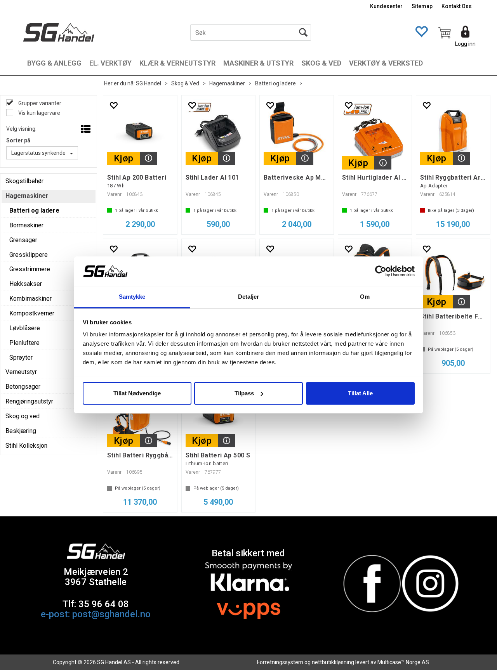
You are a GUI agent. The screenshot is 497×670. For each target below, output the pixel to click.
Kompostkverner (31, 313)
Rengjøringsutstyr (29, 401)
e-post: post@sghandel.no (96, 614)
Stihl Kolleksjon (26, 445)
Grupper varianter (39, 103)
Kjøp (124, 158)
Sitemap (422, 6)
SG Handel (148, 83)
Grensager (23, 240)
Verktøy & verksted (386, 63)
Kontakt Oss (456, 6)
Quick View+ (148, 158)
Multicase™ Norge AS (403, 662)
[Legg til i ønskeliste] (113, 105)
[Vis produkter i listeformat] (85, 130)
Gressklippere (28, 254)
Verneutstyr (21, 372)
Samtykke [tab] (132, 296)
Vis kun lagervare (38, 113)
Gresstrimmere (29, 269)
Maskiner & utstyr (258, 63)
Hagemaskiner (227, 83)
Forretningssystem (280, 662)
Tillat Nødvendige (137, 393)
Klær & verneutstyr (177, 63)
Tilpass (244, 393)
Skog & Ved (321, 63)
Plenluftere (24, 342)
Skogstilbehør (24, 181)
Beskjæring (20, 431)
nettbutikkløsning (333, 662)
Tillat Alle (360, 393)
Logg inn (465, 44)
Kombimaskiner (30, 298)
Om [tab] (365, 296)
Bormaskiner (26, 225)
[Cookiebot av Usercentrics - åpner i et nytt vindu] (381, 271)
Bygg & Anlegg (54, 63)
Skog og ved (22, 416)
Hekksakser (25, 283)
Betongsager (22, 386)
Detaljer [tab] (248, 296)
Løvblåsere (24, 328)
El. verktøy (110, 63)
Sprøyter (21, 357)
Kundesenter (386, 6)
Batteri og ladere (275, 83)
